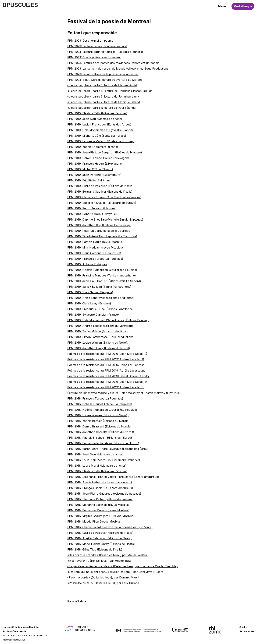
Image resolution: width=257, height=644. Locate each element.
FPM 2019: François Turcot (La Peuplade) (95, 258)
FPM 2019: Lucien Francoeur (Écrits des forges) (99, 124)
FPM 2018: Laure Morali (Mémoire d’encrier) (96, 465)
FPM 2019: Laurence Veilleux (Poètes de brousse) (100, 141)
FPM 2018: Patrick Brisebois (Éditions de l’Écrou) (99, 437)
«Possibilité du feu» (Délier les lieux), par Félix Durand (103, 583)
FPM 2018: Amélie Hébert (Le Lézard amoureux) (99, 482)
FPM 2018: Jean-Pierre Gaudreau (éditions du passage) (104, 493)
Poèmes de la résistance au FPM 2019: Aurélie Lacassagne (106, 370)
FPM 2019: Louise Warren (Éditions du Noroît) (97, 342)
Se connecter (246, 631)
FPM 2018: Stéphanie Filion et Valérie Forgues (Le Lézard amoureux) (113, 476)
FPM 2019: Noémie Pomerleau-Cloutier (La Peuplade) (103, 270)
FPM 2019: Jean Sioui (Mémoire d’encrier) (95, 119)
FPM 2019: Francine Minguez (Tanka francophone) (101, 275)
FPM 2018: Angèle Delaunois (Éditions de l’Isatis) (99, 538)
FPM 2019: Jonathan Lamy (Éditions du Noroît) (98, 348)
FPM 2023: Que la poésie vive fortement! (94, 57)
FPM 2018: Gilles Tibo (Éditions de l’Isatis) (94, 549)
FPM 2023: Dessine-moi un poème (90, 40)
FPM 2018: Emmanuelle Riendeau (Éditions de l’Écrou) (103, 443)
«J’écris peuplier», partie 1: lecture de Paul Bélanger (102, 107)
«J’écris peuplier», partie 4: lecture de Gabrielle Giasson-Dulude (109, 91)
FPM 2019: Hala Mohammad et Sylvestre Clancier (100, 130)
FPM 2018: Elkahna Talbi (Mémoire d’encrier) (97, 471)
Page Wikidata (76, 601)
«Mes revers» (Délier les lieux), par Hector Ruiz (99, 560)
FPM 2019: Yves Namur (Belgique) (90, 292)
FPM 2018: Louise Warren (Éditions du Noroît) (97, 415)
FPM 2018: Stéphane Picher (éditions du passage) (100, 499)
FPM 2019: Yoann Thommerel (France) (93, 147)
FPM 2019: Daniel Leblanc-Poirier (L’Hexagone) (99, 158)
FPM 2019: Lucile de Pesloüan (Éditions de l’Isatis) (100, 186)
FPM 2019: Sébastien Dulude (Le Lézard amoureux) (101, 202)
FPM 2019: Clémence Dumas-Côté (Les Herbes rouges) (104, 197)
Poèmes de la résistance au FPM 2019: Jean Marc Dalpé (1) (107, 381)
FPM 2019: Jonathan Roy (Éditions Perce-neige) (99, 225)
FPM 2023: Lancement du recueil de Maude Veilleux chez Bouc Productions (117, 68)
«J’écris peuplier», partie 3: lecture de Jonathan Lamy (103, 96)
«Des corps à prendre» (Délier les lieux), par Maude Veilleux (107, 555)
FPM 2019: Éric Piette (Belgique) (88, 180)
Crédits (243, 627)
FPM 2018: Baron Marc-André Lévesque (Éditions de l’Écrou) (108, 449)
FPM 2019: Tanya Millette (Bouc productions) (97, 331)
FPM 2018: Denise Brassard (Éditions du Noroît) (99, 426)
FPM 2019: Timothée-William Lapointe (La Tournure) (102, 236)
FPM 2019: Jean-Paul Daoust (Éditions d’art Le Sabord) (104, 281)
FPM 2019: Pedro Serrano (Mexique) (91, 208)
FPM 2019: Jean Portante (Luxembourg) (94, 175)
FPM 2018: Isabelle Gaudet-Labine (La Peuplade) (99, 404)
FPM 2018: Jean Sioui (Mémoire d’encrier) (95, 454)
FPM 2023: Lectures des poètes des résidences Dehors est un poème (113, 63)
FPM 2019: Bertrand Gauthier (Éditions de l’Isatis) (99, 191)
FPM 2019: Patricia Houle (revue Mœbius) (95, 242)
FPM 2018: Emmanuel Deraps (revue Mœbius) (98, 510)
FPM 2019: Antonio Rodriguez (87, 264)
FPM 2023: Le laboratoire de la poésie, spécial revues (102, 74)
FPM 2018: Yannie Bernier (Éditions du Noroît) (98, 421)
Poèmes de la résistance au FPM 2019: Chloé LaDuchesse (105, 365)
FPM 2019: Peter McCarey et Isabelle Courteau (98, 230)
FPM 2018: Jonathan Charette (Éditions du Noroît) (100, 432)
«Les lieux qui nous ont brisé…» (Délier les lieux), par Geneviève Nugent (115, 572)
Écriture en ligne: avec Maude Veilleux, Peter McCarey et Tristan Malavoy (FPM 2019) (124, 393)
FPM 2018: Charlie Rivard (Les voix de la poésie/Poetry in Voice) (109, 527)
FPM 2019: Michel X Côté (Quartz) (90, 169)
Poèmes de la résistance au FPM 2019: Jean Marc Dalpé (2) (107, 353)
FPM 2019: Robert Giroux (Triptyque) (92, 214)
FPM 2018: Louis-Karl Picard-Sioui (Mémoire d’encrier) (103, 460)
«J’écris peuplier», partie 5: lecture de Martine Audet (102, 85)
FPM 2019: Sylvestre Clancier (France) (93, 314)
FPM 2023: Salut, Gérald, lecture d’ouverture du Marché (104, 79)
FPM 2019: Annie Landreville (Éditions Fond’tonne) (100, 298)
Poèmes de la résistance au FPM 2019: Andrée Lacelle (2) (105, 359)
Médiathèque (243, 6)
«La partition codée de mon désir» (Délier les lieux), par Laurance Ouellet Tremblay (122, 566)
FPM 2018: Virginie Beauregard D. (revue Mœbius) (100, 516)
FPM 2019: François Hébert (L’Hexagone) (95, 163)
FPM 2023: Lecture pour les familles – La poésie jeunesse (105, 51)
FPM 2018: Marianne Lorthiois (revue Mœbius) (98, 504)
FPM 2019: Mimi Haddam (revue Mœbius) (95, 247)
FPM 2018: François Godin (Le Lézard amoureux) (100, 488)
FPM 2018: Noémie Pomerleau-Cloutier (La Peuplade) (103, 409)
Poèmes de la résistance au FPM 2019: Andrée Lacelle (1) (105, 387)
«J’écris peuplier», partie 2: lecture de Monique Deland (103, 102)
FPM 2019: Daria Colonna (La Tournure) (94, 253)
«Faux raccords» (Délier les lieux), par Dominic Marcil (103, 577)
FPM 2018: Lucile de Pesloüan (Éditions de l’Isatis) (100, 532)
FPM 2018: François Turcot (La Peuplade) (95, 398)
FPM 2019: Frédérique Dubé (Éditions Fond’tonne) (100, 309)
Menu (222, 6)
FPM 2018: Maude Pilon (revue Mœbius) (94, 521)
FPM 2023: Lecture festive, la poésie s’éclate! (97, 46)
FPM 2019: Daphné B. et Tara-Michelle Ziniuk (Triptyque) (105, 219)
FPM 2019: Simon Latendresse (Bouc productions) (100, 337)
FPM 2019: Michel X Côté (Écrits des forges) (96, 135)
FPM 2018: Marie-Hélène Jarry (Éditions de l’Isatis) (101, 544)
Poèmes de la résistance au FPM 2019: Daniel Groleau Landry (108, 376)
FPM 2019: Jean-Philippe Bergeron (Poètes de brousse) (104, 152)
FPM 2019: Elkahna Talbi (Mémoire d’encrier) (97, 113)
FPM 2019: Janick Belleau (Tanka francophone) (99, 286)
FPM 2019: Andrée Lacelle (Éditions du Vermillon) (100, 326)
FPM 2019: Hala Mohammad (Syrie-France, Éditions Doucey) (108, 320)
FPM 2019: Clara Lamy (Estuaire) (89, 303)
